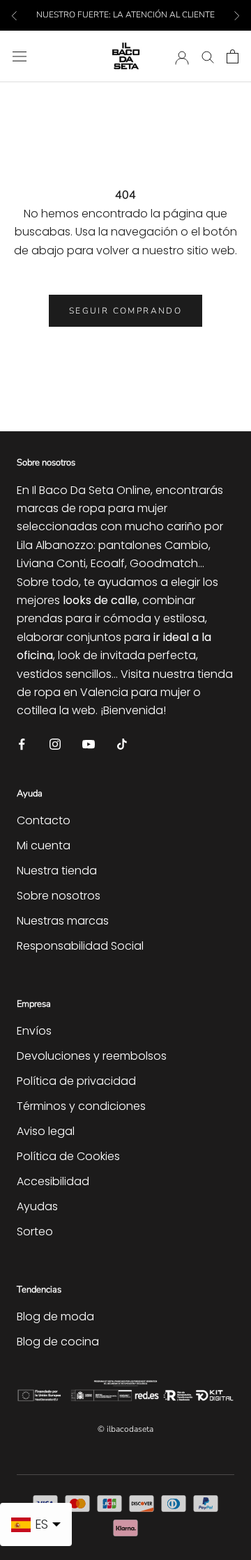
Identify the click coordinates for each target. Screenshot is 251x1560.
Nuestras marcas (63, 921)
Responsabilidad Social (80, 946)
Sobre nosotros (58, 896)
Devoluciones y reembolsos (92, 1056)
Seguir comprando (125, 310)
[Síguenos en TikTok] (122, 744)
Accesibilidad (53, 1181)
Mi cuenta (43, 845)
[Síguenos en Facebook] (22, 744)
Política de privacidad (76, 1081)
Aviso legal (46, 1131)
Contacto (43, 820)
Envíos (34, 1031)
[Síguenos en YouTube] (89, 744)
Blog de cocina (58, 1342)
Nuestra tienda (57, 871)
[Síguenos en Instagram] (55, 744)
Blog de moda (55, 1316)
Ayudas (37, 1206)
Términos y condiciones (81, 1106)
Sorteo (35, 1231)
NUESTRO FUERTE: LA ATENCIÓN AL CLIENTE (125, 14)
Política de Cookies (68, 1156)
